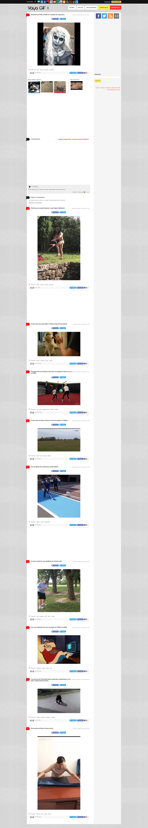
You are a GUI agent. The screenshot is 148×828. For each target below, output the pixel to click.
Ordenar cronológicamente (64, 139)
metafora (41, 616)
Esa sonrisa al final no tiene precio (42, 728)
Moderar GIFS (115, 7)
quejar (43, 668)
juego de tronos (46, 409)
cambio (51, 409)
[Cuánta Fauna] (64, 1)
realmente (39, 668)
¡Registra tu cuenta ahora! (35, 202)
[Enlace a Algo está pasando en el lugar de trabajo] (47, 87)
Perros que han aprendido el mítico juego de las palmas (49, 324)
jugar (47, 360)
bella (38, 69)
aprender (42, 360)
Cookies (113, 87)
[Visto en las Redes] (45, 1)
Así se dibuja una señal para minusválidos (44, 466)
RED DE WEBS (30, 1)
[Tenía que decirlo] (70, 1)
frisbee (49, 455)
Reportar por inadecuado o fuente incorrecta (80, 289)
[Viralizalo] (76, 1)
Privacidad (107, 87)
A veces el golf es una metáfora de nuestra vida (46, 561)
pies (51, 668)
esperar (42, 284)
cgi (37, 409)
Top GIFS (80, 7)
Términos (102, 87)
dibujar (38, 521)
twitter (47, 668)
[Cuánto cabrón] (51, 1)
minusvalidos (47, 521)
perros (38, 360)
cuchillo (56, 409)
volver (49, 616)
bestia (41, 69)
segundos (46, 69)
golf (37, 616)
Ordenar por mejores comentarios (80, 139)
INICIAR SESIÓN (116, 1)
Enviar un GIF (104, 7)
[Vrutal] (54, 1)
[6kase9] (30, 187)
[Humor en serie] (61, 1)
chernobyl (43, 717)
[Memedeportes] (42, 1)
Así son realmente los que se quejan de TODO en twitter (49, 627)
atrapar (44, 455)
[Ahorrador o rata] (73, 1)
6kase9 (36, 186)
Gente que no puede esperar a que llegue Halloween (48, 208)
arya (40, 409)
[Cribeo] (57, 1)
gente (38, 284)
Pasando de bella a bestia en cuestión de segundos (47, 14)
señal (42, 521)
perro (38, 455)
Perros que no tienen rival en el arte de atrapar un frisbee (49, 420)
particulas (48, 717)
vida (45, 616)
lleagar (46, 284)
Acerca (97, 87)
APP (119, 87)
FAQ (116, 87)
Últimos (71, 7)
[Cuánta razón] (38, 1)
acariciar (53, 717)
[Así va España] (48, 1)
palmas (50, 360)
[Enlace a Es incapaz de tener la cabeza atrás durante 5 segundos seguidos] (34, 87)
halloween (51, 284)
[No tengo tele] (67, 1)
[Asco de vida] (35, 1)
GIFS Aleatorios (91, 7)
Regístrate (107, 1)
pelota (53, 616)
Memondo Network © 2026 (113, 89)
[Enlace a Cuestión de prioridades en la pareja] (59, 87)
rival (41, 455)
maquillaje (52, 69)
